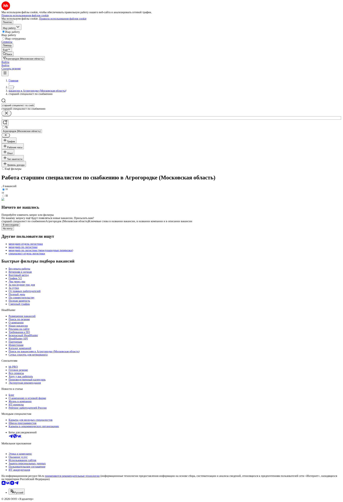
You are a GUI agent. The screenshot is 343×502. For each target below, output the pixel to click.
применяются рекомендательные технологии (72, 475)
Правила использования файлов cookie (62, 18)
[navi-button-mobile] (5, 73)
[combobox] (17, 105)
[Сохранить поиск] (5, 123)
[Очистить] (6, 113)
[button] (5, 62)
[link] (7, 54)
